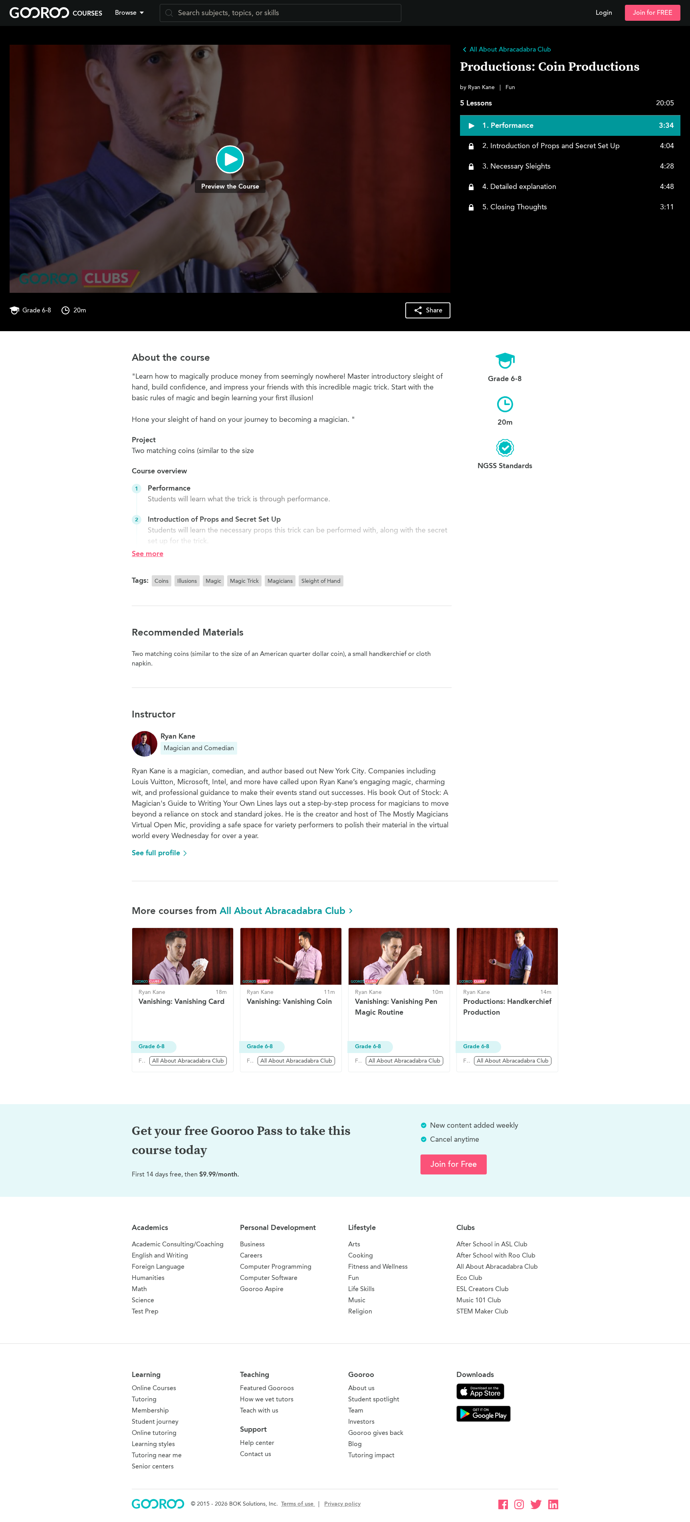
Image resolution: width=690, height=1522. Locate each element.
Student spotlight (373, 1399)
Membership (150, 1410)
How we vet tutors (266, 1399)
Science (143, 1300)
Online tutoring (154, 1433)
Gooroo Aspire (262, 1289)
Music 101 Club (478, 1300)
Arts (354, 1244)
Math (139, 1289)
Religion (360, 1311)
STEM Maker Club (482, 1311)
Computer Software (268, 1278)
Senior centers (153, 1466)
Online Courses (154, 1388)
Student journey (155, 1421)
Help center (257, 1442)
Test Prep (145, 1311)
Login (604, 13)
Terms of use (298, 1503)
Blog (355, 1444)
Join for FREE (652, 13)
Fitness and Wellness (378, 1266)
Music (356, 1300)
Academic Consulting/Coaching (178, 1244)
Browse (126, 13)
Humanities (148, 1278)
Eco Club (469, 1278)
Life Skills (361, 1289)
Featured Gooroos (267, 1388)
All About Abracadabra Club (282, 910)
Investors (361, 1421)
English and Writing (160, 1255)
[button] (131, 13)
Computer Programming (275, 1266)
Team (355, 1410)
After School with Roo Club (495, 1255)
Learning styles (153, 1444)
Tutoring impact (371, 1455)
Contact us (255, 1454)
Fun (353, 1278)
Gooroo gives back (375, 1433)
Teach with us (259, 1410)
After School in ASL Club (491, 1244)
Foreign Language (158, 1266)
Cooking (360, 1255)
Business (252, 1244)
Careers (251, 1255)
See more (147, 553)
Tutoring (144, 1399)
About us (361, 1388)
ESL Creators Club (482, 1289)
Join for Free (453, 1164)
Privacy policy (342, 1503)
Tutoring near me (157, 1455)
